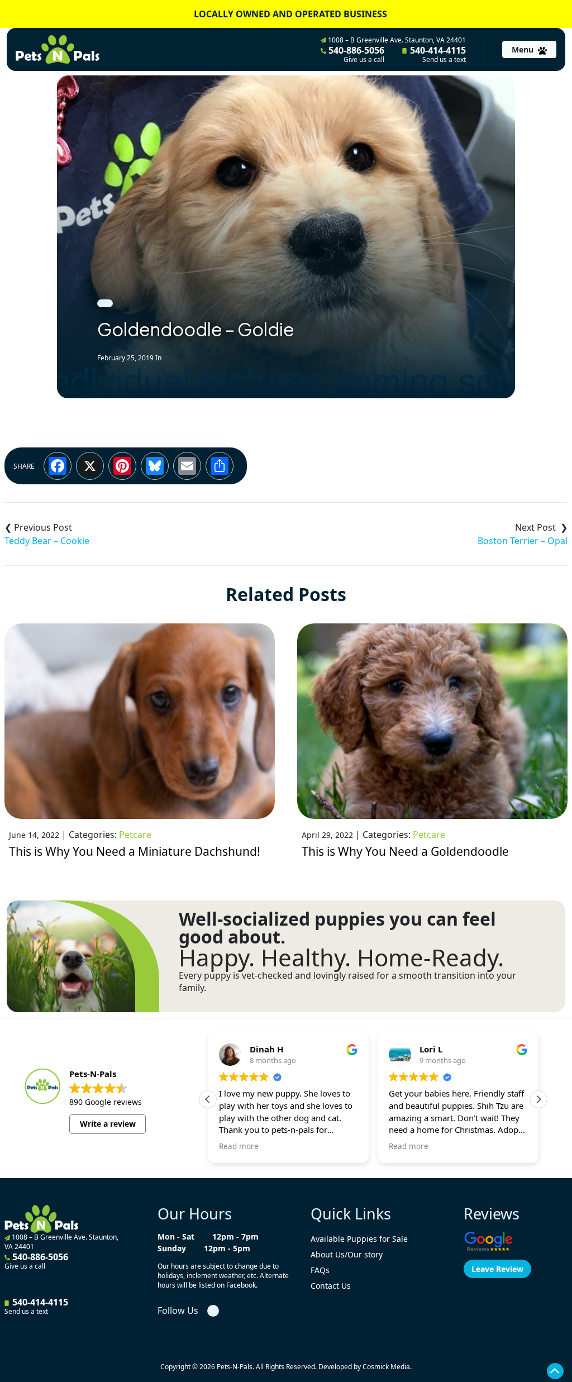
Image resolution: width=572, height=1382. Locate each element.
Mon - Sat (176, 1236)
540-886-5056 (355, 54)
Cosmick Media (386, 1366)
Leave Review (497, 1269)
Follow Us (178, 1310)
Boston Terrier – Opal (523, 541)
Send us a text (444, 60)
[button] (538, 1099)
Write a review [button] (108, 1123)
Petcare (135, 834)
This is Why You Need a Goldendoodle (405, 851)
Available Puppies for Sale (359, 1238)
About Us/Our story (347, 1254)
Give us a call (364, 60)
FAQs (320, 1270)
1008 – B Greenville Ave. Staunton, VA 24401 (396, 40)
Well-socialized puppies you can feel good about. (337, 928)
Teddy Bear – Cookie (46, 541)
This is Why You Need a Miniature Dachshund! (134, 851)
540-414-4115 (437, 54)
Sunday (172, 1248)
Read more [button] (239, 1146)
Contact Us (331, 1285)
